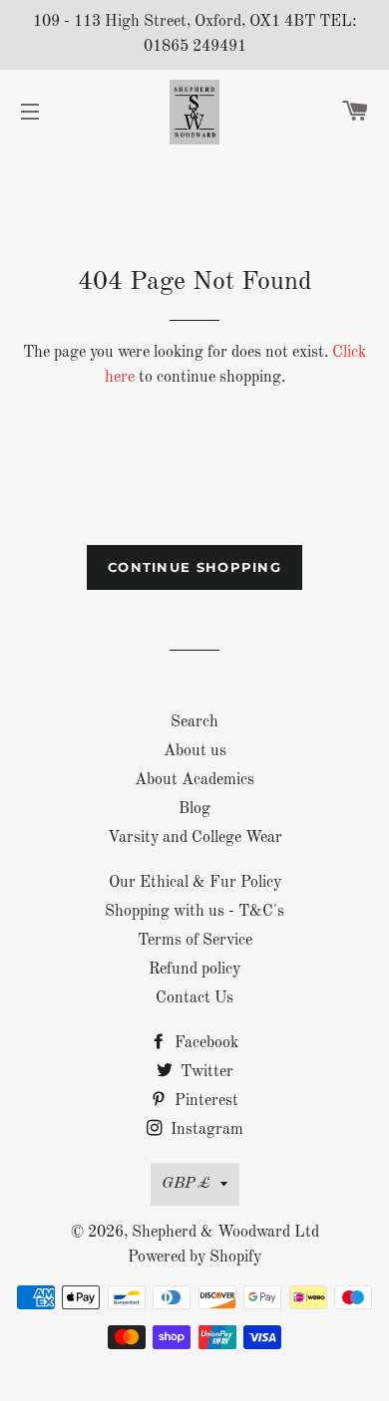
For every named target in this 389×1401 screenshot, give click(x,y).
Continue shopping (194, 567)
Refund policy (194, 970)
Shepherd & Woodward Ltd (225, 1233)
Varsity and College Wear (195, 838)
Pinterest (204, 1101)
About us (195, 751)
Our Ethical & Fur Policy (195, 883)
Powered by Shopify (194, 1257)
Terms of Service (195, 941)
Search (194, 722)
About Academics (194, 780)
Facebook (204, 1043)
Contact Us (194, 998)
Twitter (205, 1072)
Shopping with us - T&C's (194, 912)
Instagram (205, 1130)
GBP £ (186, 1184)
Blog (194, 809)
